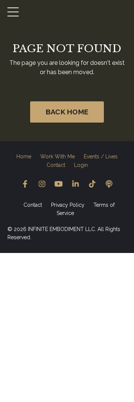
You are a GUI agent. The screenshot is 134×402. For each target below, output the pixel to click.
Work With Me (57, 156)
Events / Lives (101, 156)
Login (81, 165)
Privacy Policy (67, 205)
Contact (56, 165)
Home (23, 156)
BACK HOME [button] (67, 112)
